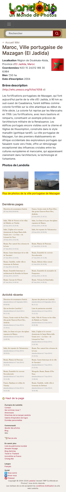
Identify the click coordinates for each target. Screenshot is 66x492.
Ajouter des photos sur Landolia (43, 299)
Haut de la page (14, 398)
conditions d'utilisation (45, 486)
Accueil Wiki (12, 42)
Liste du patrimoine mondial (42, 308)
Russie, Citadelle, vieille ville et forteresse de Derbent (14, 263)
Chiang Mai (9, 459)
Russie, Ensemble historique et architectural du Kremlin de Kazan (16, 272)
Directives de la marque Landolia (18, 415)
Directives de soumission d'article (15, 209)
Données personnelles (13, 420)
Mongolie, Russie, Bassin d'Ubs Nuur (43, 372)
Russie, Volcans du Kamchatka (42, 280)
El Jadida (20, 64)
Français (8, 466)
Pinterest (11, 478)
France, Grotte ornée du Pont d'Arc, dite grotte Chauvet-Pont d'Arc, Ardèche (44, 211)
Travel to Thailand (12, 453)
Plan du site (12, 438)
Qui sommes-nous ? (13, 410)
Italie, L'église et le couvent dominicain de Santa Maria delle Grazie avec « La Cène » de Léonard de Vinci (15, 233)
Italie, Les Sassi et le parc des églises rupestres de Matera (44, 222)
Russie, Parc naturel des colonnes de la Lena (16, 245)
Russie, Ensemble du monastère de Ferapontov (44, 272)
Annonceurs (9, 413)
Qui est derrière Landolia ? (13, 308)
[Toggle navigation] (9, 24)
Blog (6, 430)
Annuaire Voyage (11, 448)
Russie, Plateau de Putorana (41, 244)
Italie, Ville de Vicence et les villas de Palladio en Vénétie (15, 222)
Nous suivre (12, 473)
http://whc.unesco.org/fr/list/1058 (23, 89)
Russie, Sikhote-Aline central (42, 262)
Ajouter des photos (12, 428)
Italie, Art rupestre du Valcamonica (44, 229)
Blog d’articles (10, 451)
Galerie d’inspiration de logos (16, 418)
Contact (8, 408)
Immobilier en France (13, 456)
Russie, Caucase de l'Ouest (13, 280)
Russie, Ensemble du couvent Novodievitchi (42, 254)
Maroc (31, 64)
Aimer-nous (12, 475)
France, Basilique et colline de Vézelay (14, 384)
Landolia (32, 481)
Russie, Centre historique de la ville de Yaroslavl (16, 254)
